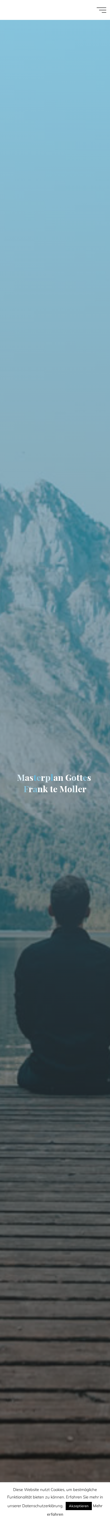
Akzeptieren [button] (79, 1506)
